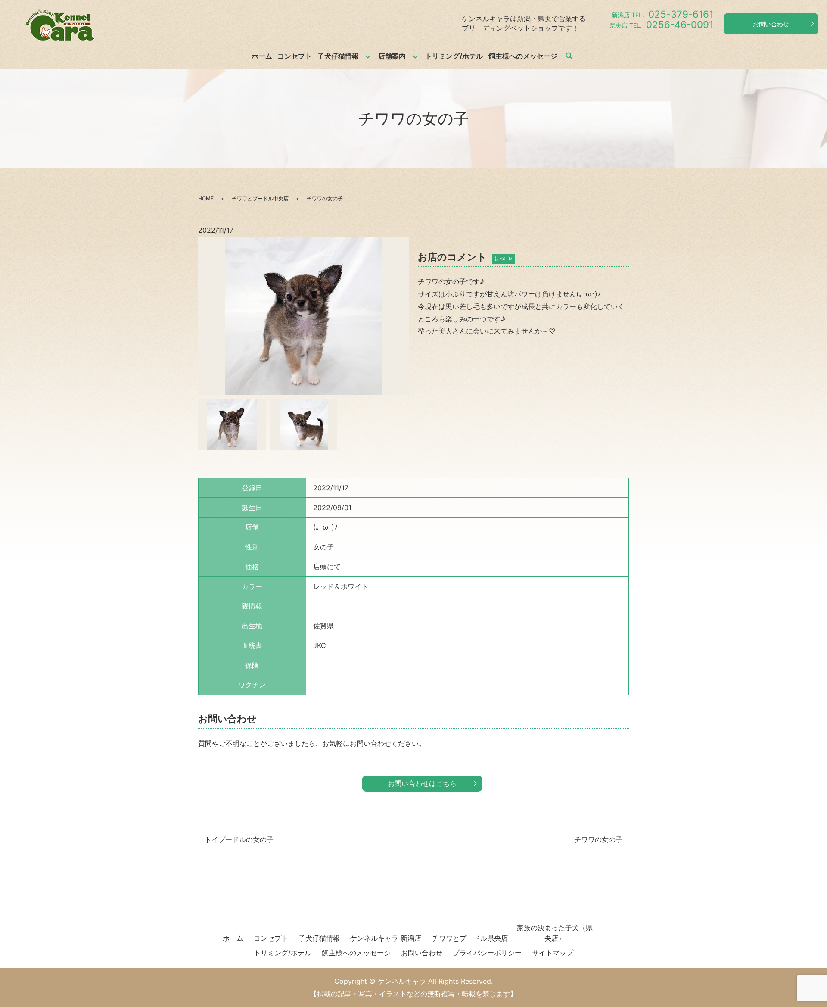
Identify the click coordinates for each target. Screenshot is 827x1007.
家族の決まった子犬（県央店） (555, 932)
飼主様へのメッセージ (522, 56)
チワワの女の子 (598, 839)
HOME (206, 198)
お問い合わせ (771, 24)
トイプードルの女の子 (239, 839)
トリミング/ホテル (454, 56)
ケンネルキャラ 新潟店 (385, 938)
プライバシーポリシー (487, 952)
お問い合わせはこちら (422, 783)
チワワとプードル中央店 (260, 198)
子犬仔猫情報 (338, 56)
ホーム (262, 56)
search (569, 56)
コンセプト (294, 56)
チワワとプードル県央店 (470, 938)
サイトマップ (552, 952)
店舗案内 (392, 56)
